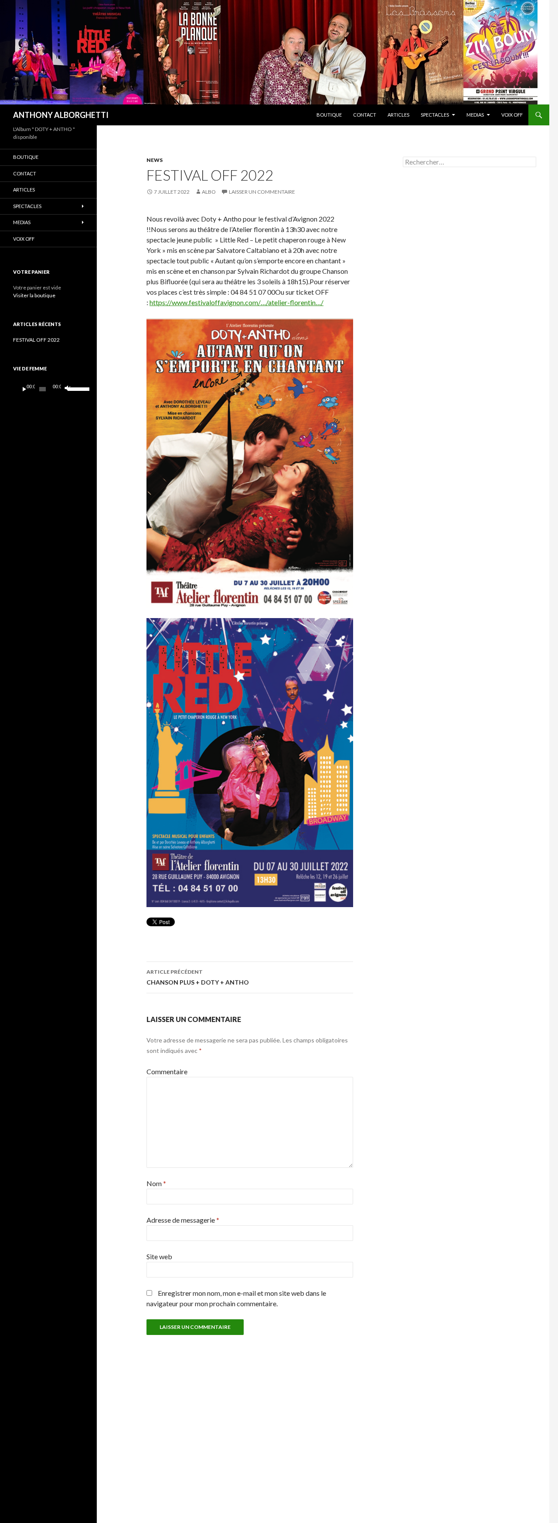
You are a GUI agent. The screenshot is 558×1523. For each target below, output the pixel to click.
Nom (156, 1183)
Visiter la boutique (34, 295)
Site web (159, 1256)
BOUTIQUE (329, 115)
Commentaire (166, 1071)
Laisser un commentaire (262, 191)
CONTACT (364, 115)
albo (209, 191)
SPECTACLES (435, 115)
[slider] (73, 388)
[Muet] (67, 389)
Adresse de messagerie (182, 1220)
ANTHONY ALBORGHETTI (61, 115)
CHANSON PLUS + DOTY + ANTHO (197, 977)
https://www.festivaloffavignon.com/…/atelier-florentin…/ (236, 302)
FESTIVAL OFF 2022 (36, 339)
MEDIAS (475, 115)
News (154, 160)
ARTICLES (398, 115)
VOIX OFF (512, 115)
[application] (48, 389)
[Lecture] (24, 389)
